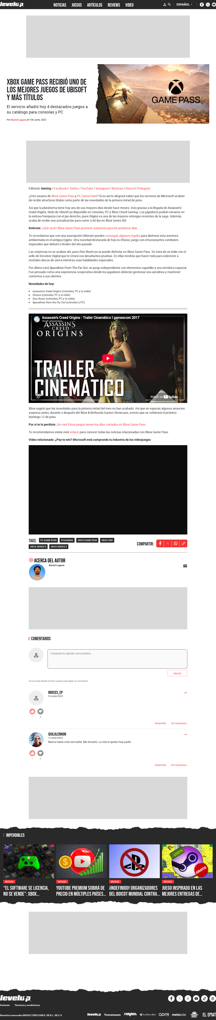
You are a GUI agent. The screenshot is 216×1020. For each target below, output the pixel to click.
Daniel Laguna (18, 119)
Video (129, 5)
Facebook (60, 188)
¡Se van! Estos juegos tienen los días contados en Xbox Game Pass (101, 424)
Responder (160, 723)
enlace (74, 432)
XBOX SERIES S (38, 546)
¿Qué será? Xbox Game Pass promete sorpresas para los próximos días (89, 228)
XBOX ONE (107, 540)
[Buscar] (169, 4)
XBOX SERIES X (59, 546)
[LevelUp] (94, 1015)
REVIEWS (114, 5)
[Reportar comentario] (184, 694)
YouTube (87, 188)
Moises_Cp (55, 692)
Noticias (117, 188)
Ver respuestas (179, 723)
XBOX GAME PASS (87, 540)
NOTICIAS (59, 5)
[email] (185, 566)
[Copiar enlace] (183, 543)
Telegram (144, 188)
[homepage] (12, 4)
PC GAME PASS (48, 540)
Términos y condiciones (27, 1005)
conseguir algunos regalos (122, 236)
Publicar (177, 673)
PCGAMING (67, 540)
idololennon (57, 734)
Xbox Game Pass (62, 196)
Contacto (5, 1005)
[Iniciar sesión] (164, 4)
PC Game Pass (87, 196)
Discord (131, 188)
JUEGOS (77, 5)
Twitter (74, 188)
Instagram (103, 188)
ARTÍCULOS (94, 5)
